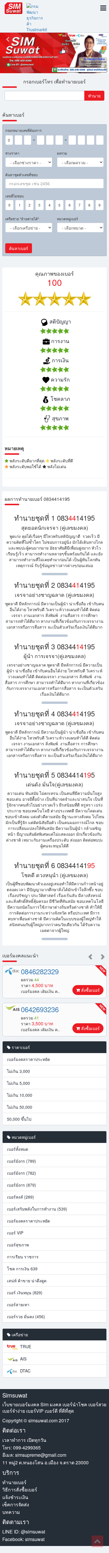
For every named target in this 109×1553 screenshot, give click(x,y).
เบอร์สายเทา (18, 1304)
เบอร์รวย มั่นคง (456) (26, 1316)
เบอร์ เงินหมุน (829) (24, 1292)
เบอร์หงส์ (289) (20, 1197)
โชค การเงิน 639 (22, 1269)
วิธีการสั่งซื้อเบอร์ (19, 1489)
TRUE (25, 1346)
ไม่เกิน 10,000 (19, 1095)
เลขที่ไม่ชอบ (14, 195)
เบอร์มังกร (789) (21, 1161)
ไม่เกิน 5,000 (18, 1083)
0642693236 (40, 1009)
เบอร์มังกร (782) (21, 1173)
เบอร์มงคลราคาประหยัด (28, 1059)
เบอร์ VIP (15, 1233)
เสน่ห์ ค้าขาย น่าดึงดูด (27, 1280)
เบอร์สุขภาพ (18, 1245)
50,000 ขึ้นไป (19, 1119)
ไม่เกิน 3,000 (18, 1071)
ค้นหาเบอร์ (18, 248)
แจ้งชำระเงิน (15, 1497)
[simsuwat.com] (13, 8)
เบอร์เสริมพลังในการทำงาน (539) (37, 1209)
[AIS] (12, 1008)
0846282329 (40, 971)
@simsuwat (33, 1531)
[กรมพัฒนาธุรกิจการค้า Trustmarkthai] (36, 17)
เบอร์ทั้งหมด (17, 1149)
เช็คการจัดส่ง (15, 1504)
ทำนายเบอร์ (14, 1482)
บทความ (11, 1512)
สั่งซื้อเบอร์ (90, 990)
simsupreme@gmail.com (40, 1454)
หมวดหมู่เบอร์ (67, 218)
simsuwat (34, 1539)
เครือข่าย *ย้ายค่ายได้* (22, 218)
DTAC (25, 1371)
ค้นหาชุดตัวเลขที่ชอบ (21, 174)
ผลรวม (62, 153)
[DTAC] (12, 971)
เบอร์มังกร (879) (21, 1185)
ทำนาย (94, 96)
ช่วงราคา (12, 153)
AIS (22, 1359)
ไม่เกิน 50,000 (19, 1107)
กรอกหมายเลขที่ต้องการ (23, 130)
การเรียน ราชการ (23, 1257)
